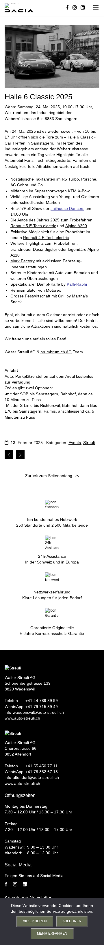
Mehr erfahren (52, 933)
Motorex (53, 290)
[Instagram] (75, 8)
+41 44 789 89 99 (41, 700)
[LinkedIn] (83, 8)
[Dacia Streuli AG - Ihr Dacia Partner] (19, 10)
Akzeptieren (35, 921)
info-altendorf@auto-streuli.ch (32, 777)
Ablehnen (71, 921)
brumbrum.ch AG (56, 352)
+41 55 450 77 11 (41, 766)
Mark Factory (22, 261)
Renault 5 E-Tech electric (33, 225)
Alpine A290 (76, 225)
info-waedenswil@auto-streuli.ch (34, 712)
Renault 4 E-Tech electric (46, 237)
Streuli (89, 442)
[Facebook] (67, 8)
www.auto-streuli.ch (22, 718)
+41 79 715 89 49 (41, 706)
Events (74, 442)
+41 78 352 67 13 (41, 771)
